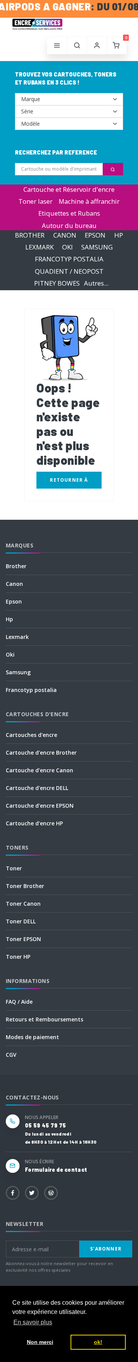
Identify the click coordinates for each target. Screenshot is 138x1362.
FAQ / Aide (19, 1001)
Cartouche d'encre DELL (37, 788)
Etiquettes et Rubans (69, 213)
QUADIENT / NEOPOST (69, 271)
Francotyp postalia (31, 689)
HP (118, 235)
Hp (9, 619)
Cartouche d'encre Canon (39, 770)
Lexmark (17, 636)
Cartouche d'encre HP (34, 823)
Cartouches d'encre (31, 734)
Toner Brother (25, 886)
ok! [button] (98, 1342)
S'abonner (106, 1249)
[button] (77, 45)
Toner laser (35, 201)
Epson (14, 601)
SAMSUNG (97, 247)
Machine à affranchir (89, 201)
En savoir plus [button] (32, 1322)
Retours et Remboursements (44, 1019)
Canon (14, 583)
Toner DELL (21, 921)
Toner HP (18, 956)
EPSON (95, 235)
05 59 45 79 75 (45, 1125)
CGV (11, 1054)
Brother (16, 566)
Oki (10, 654)
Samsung (18, 672)
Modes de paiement (32, 1037)
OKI (67, 247)
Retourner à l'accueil (69, 483)
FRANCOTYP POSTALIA (69, 258)
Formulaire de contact (56, 1169)
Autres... (96, 283)
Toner (14, 868)
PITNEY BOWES (57, 283)
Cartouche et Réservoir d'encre (69, 189)
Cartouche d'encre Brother (41, 752)
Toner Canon (23, 903)
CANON (64, 235)
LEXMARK (39, 247)
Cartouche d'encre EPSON (40, 805)
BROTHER (29, 235)
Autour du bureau (69, 225)
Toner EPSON (23, 939)
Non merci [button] (40, 1342)
